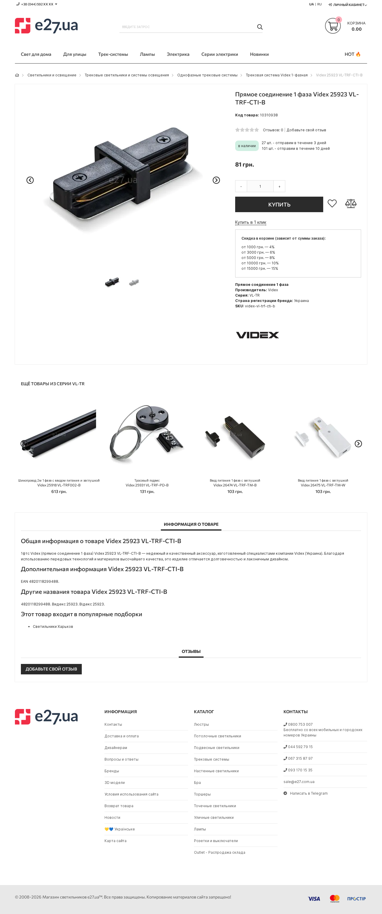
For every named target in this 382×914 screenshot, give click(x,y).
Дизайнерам (115, 747)
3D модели (114, 782)
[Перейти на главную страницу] (17, 75)
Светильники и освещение (51, 75)
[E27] (46, 26)
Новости (112, 817)
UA (311, 4)
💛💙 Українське (119, 829)
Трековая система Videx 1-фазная (277, 75)
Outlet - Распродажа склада (219, 852)
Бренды (111, 771)
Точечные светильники (215, 806)
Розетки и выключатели (216, 841)
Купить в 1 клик (250, 222)
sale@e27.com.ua (299, 781)
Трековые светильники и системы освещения (127, 75)
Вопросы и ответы (121, 759)
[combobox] (191, 27)
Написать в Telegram (309, 793)
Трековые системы (211, 759)
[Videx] (257, 355)
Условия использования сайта (131, 794)
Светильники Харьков (53, 626)
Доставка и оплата (121, 736)
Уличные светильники (214, 817)
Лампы (200, 829)
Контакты (113, 724)
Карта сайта (115, 841)
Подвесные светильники (216, 747)
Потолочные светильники (217, 736)
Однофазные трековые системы (207, 75)
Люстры (201, 724)
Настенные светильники (216, 771)
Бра (197, 782)
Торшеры (202, 794)
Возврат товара (118, 806)
